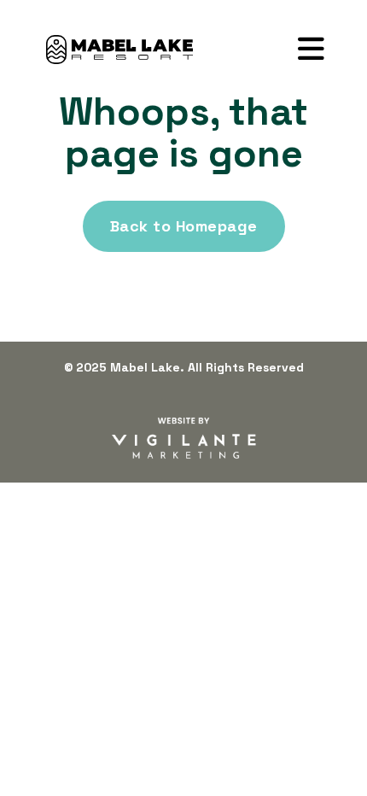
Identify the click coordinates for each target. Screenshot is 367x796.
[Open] (311, 49)
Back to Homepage (184, 226)
